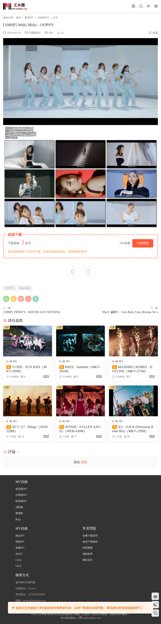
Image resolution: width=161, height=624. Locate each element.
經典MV (20, 541)
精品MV (20, 535)
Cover (19, 559)
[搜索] (141, 6)
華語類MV (21, 488)
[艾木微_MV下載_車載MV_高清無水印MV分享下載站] (15, 6)
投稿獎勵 (88, 547)
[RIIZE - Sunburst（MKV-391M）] (80, 341)
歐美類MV (21, 501)
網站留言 (88, 559)
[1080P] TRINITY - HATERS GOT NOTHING (31, 312)
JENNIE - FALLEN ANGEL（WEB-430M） (80, 429)
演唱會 (19, 507)
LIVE (18, 566)
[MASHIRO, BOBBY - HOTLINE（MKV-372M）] (133, 341)
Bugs (18, 519)
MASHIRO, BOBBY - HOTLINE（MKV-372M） (132, 369)
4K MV (13, 361)
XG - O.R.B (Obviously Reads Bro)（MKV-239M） (132, 429)
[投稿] (133, 6)
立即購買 (143, 243)
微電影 (19, 513)
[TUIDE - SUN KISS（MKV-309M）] (27, 341)
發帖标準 (88, 553)
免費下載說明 (90, 535)
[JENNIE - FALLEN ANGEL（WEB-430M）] (80, 400)
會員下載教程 (90, 541)
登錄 (84, 462)
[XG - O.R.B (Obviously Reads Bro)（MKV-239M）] (133, 400)
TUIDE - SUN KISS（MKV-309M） (26, 369)
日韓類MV (34, 32)
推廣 (155, 32)
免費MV (20, 547)
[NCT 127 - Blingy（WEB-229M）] (27, 400)
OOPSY (9, 288)
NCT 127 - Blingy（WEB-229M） (27, 429)
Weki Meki (24, 288)
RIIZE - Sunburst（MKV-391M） (79, 369)
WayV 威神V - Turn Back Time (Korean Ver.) (130, 312)
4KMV (19, 553)
